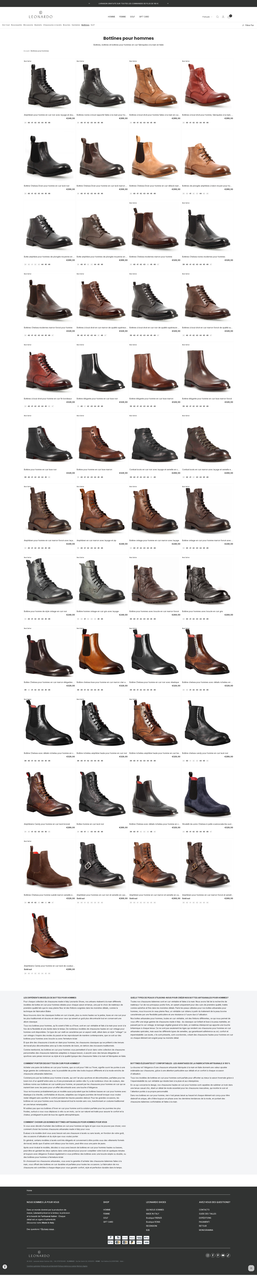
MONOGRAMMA (206, 1230)
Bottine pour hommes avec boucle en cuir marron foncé (154, 611)
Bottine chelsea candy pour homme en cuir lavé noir (205, 753)
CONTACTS (204, 1210)
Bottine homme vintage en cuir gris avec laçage (98, 611)
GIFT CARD (144, 17)
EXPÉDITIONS (205, 1218)
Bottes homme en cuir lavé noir (90, 824)
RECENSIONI (151, 1226)
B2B (148, 1230)
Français (206, 17)
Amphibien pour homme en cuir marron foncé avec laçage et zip (49, 540)
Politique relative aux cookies (67, 1266)
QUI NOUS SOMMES (155, 1210)
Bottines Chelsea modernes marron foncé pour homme (48, 327)
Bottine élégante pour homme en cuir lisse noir (97, 398)
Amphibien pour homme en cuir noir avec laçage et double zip (49, 115)
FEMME (122, 17)
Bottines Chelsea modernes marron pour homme (150, 257)
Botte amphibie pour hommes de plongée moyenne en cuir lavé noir (49, 257)
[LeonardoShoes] (39, 1254)
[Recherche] (217, 17)
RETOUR (203, 1226)
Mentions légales (82, 1266)
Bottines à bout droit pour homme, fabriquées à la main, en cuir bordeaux (207, 115)
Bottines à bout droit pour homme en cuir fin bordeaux (48, 398)
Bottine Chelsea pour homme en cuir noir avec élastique (154, 682)
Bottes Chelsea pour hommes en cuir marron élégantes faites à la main (49, 682)
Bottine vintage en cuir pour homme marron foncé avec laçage (207, 540)
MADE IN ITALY (152, 1214)
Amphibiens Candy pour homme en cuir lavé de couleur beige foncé (49, 966)
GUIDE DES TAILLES (207, 1214)
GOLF (132, 17)
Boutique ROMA (153, 1222)
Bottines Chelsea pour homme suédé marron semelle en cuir (49, 895)
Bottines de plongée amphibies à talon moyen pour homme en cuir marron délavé (207, 186)
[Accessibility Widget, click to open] (5, 1267)
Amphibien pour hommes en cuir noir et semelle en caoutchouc (102, 895)
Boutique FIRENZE (154, 1218)
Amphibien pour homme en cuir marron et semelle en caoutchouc (154, 895)
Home (29, 1190)
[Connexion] (223, 17)
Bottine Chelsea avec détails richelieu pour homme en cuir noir (154, 824)
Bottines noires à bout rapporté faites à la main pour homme (102, 115)
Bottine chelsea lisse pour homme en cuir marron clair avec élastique (102, 682)
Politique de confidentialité (49, 1266)
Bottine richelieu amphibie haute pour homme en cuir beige (154, 753)
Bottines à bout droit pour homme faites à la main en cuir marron (154, 115)
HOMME (111, 17)
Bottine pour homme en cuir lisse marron (94, 469)
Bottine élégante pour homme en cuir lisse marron (151, 398)
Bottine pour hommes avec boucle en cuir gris (202, 611)
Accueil (26, 51)
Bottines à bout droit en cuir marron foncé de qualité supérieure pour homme (207, 327)
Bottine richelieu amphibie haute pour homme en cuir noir (102, 753)
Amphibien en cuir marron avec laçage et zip (96, 540)
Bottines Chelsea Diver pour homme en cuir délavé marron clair (154, 186)
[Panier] (229, 17)
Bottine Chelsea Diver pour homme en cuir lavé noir (46, 186)
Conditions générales (33, 1266)
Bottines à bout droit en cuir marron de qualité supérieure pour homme (102, 327)
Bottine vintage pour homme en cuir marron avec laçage (154, 540)
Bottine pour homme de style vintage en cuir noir (45, 611)
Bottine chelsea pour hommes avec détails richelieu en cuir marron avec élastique (207, 682)
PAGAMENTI (204, 1222)
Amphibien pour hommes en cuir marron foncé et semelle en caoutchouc (207, 895)
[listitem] (208, 1255)
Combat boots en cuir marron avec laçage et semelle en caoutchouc (207, 469)
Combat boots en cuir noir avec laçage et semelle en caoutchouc (154, 469)
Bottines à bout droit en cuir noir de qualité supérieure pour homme (154, 327)
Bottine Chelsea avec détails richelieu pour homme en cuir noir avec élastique (49, 753)
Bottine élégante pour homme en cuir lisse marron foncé (207, 398)
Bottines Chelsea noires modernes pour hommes (203, 257)
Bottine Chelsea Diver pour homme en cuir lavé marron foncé (102, 186)
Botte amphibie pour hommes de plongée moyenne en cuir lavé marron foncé (102, 257)
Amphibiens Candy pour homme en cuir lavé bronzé (47, 824)
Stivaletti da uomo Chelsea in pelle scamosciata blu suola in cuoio (207, 824)
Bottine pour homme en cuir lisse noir (40, 469)
